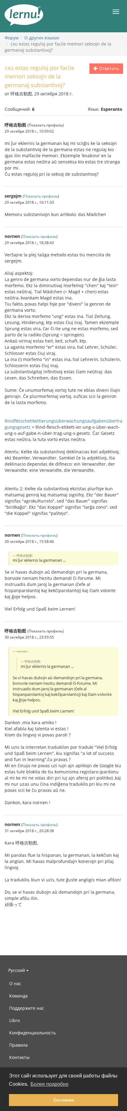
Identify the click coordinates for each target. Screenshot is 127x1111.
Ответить (108, 68)
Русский (17, 970)
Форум (11, 38)
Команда (18, 996)
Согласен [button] (63, 1099)
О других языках (41, 38)
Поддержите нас (26, 1008)
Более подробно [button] (49, 1084)
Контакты (19, 1057)
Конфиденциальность (32, 1033)
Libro (14, 1020)
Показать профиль (41, 196)
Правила (18, 1045)
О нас (15, 983)
